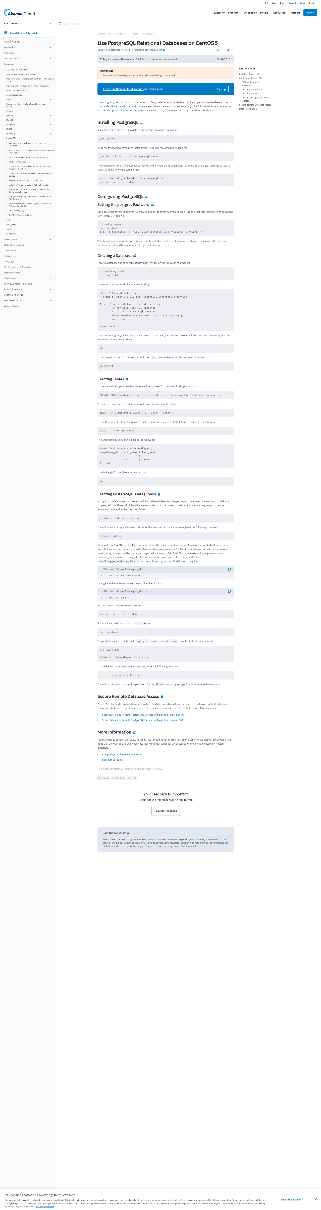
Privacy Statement (45, 1206)
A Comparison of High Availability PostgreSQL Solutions (28, 144)
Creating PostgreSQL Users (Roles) (255, 99)
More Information (248, 108)
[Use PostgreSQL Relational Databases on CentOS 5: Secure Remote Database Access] (161, 696)
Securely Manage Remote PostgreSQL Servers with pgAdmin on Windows (143, 714)
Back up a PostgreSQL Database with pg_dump (28, 157)
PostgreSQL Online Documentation (122, 754)
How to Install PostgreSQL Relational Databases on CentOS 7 (30, 174)
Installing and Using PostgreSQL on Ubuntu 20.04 (29, 185)
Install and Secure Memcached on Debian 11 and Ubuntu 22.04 (30, 80)
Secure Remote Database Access (255, 104)
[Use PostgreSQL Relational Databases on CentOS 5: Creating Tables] (126, 379)
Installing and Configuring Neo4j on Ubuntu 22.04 (27, 86)
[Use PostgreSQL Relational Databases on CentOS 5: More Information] (133, 732)
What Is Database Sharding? (17, 90)
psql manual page (112, 759)
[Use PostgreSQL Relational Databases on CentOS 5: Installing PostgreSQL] (140, 122)
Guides (119, 33)
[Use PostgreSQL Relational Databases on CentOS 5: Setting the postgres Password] (151, 204)
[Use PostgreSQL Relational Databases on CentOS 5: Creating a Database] (134, 255)
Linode (161, 49)
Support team (154, 846)
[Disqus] (165, 900)
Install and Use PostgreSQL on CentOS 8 (25, 180)
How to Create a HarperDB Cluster (20, 74)
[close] (50, 23)
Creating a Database (252, 89)
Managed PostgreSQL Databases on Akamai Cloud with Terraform (30, 197)
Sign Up (221, 89)
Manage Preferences (291, 1199)
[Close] (315, 1199)
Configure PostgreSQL (18, 161)
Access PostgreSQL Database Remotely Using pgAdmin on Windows (32, 151)
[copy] (230, 569)
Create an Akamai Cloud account (123, 89)
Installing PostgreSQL (250, 74)
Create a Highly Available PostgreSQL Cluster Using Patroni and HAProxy (30, 167)
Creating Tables (249, 93)
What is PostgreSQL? (17, 210)
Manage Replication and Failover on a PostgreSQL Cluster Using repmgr (30, 190)
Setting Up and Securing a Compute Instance (127, 110)
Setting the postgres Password (252, 84)
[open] (50, 42)
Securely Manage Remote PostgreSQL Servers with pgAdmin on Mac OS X (30, 204)
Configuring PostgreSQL (251, 78)
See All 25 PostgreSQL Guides (21, 215)
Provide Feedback (165, 811)
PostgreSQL (149, 33)
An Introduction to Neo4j (17, 69)
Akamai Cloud (104, 33)
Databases (133, 33)
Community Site (190, 846)
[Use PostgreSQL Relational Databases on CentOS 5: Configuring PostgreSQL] (145, 196)
